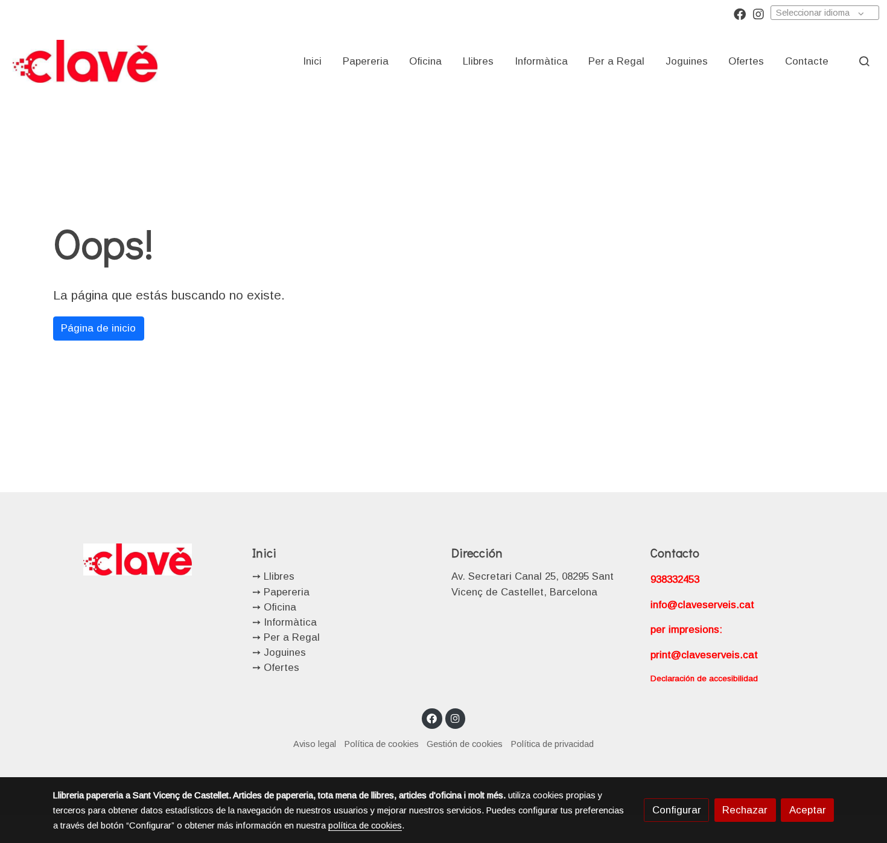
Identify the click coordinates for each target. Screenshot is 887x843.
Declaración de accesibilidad (704, 678)
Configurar (676, 810)
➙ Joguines (279, 652)
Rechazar (745, 810)
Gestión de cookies (465, 744)
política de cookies (365, 825)
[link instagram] (758, 13)
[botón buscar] (864, 61)
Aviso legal (314, 744)
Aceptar (807, 810)
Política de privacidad (552, 744)
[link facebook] (740, 13)
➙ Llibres (273, 576)
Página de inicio (98, 328)
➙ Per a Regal (286, 637)
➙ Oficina (274, 607)
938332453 (674, 579)
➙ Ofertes (275, 667)
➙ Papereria (281, 592)
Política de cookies (382, 744)
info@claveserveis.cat (702, 605)
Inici (264, 552)
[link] (85, 61)
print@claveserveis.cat (704, 655)
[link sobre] (144, 559)
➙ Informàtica (284, 622)
